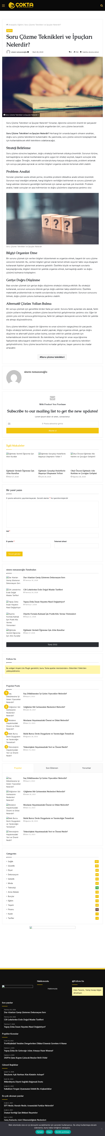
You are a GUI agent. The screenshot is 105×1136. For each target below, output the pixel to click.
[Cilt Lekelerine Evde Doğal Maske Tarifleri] (13, 593)
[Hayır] (101, 1128)
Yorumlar (86, 768)
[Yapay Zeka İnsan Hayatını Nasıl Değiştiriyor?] (13, 605)
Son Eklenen (52, 768)
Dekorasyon (13, 874)
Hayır (49, 1132)
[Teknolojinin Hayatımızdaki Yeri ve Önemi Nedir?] (13, 751)
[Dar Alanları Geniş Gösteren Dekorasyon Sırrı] (13, 581)
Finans (11, 909)
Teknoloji (12, 888)
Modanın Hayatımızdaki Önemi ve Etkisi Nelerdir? (46, 720)
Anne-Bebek (13, 892)
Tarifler (11, 918)
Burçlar (11, 896)
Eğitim (20, 25)
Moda (10, 883)
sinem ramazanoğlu (19, 52)
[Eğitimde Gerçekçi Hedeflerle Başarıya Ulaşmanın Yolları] (52, 460)
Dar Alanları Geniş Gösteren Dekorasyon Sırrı (44, 577)
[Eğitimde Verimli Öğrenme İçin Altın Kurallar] (20, 460)
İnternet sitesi (60, 541)
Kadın (10, 914)
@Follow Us (78, 981)
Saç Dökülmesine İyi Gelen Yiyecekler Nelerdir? (45, 693)
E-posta (10, 541)
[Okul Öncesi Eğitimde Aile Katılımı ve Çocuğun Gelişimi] (85, 460)
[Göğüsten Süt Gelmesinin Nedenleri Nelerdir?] (13, 711)
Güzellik (11, 866)
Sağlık (10, 861)
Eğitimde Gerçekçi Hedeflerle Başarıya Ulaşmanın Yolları (51, 472)
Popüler (18, 768)
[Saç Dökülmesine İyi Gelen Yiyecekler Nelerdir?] (13, 698)
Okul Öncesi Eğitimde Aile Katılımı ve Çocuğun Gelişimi (84, 472)
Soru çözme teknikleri (53, 357)
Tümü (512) (52, 644)
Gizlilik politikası (63, 1132)
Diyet (10, 870)
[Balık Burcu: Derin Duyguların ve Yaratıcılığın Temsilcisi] (13, 738)
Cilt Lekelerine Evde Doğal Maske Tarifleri (43, 589)
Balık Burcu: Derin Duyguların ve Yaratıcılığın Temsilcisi (48, 733)
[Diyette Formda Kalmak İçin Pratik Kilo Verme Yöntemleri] (13, 620)
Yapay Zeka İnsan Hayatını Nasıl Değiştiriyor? (44, 602)
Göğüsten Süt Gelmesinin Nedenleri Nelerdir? (44, 707)
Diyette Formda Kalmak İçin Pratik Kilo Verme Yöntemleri (49, 614)
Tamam (40, 1132)
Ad (8, 531)
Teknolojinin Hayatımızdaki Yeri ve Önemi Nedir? (45, 747)
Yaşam (11, 905)
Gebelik (11, 879)
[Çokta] (21, 5)
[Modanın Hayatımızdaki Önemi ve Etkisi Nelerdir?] (13, 724)
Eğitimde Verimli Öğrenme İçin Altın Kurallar (44, 630)
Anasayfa (12, 25)
